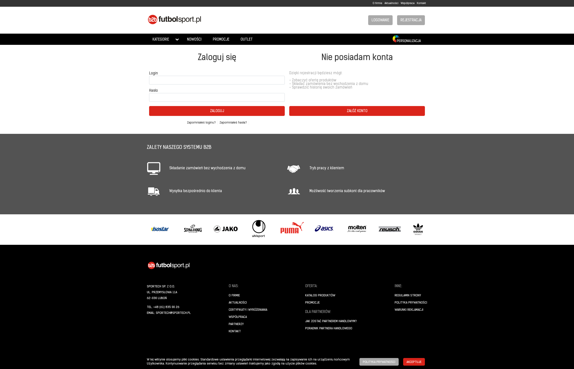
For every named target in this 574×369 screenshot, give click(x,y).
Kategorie (160, 39)
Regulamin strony (408, 295)
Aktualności (391, 3)
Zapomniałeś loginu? (201, 122)
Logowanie (380, 20)
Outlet (247, 39)
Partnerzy (236, 324)
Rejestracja (411, 20)
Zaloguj (217, 111)
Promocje (221, 39)
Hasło (153, 91)
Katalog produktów (320, 295)
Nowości (194, 39)
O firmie (377, 3)
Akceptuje (414, 362)
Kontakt (421, 3)
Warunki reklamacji (409, 310)
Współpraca (408, 3)
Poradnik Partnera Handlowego (328, 328)
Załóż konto (357, 111)
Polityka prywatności (411, 302)
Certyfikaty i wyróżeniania (248, 310)
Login (153, 73)
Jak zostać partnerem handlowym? (331, 321)
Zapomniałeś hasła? (233, 122)
